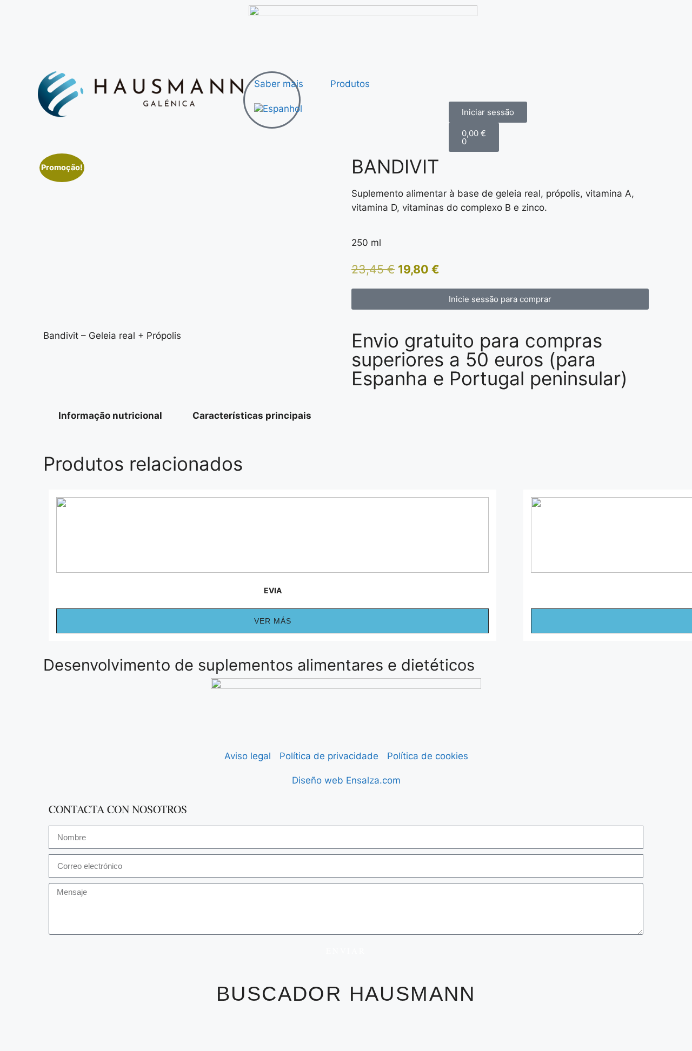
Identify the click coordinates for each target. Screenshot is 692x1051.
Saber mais (278, 83)
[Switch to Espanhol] (278, 108)
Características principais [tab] (251, 415)
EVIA (273, 590)
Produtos (350, 83)
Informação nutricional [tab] (110, 415)
